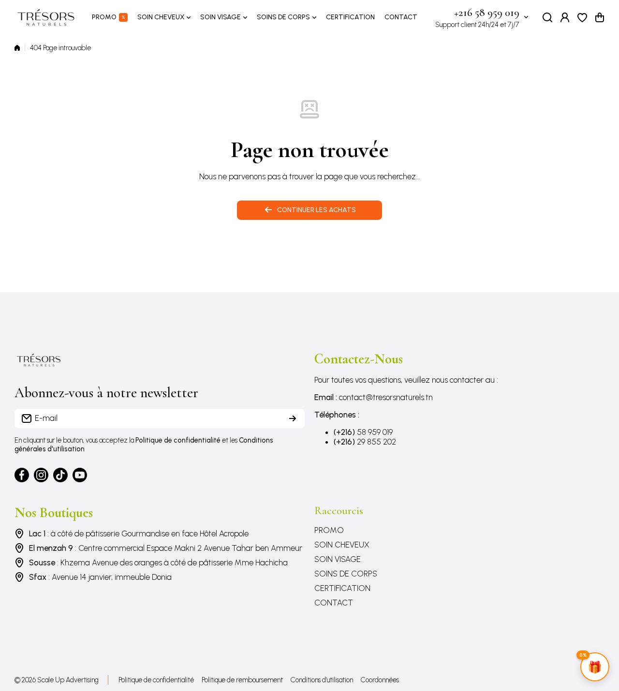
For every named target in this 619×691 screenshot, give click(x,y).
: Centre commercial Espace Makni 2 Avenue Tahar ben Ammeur (165, 548)
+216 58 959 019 (486, 12)
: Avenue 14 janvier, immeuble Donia (100, 577)
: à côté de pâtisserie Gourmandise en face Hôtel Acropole (139, 533)
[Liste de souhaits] (582, 17)
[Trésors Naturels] (46, 17)
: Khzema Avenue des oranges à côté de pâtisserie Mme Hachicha (158, 562)
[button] (599, 17)
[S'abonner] (292, 418)
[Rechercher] (547, 17)
